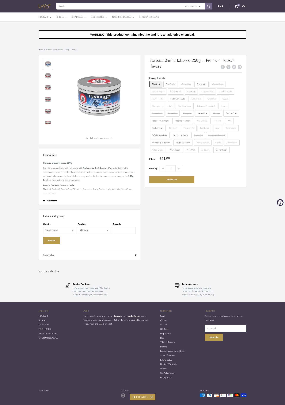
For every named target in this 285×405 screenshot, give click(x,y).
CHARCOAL (77, 16)
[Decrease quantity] (163, 168)
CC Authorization (167, 372)
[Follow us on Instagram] (123, 395)
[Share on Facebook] (223, 67)
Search (163, 315)
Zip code (117, 224)
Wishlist (163, 368)
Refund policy (166, 359)
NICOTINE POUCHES (121, 16)
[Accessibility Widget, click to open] (280, 202)
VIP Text (163, 324)
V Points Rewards (167, 342)
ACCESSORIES (97, 16)
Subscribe (213, 337)
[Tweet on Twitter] (234, 67)
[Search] (208, 6)
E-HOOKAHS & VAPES (149, 16)
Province (82, 224)
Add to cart (172, 179)
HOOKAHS (43, 16)
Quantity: (153, 168)
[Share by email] (240, 67)
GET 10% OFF (140, 397)
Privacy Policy (166, 377)
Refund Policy (48, 254)
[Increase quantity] (179, 168)
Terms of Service (167, 355)
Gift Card (164, 329)
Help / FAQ (165, 333)
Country (47, 224)
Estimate (51, 240)
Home (41, 49)
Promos (163, 346)
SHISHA (60, 16)
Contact (163, 320)
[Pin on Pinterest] (228, 67)
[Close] (151, 397)
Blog (162, 337)
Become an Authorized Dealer (173, 350)
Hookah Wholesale (168, 364)
